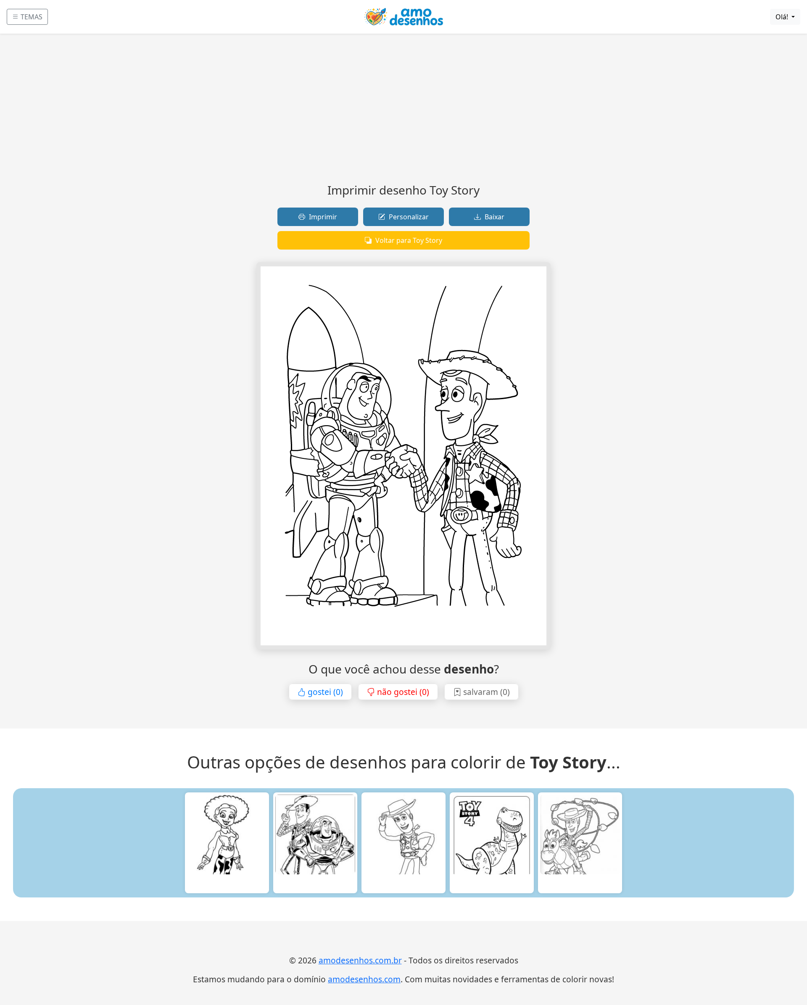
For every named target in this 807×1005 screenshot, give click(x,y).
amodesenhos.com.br (360, 960)
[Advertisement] (403, 112)
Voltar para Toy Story (408, 240)
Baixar (493, 216)
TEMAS (30, 16)
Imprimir (322, 216)
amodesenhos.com (364, 979)
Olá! (782, 16)
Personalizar (408, 216)
